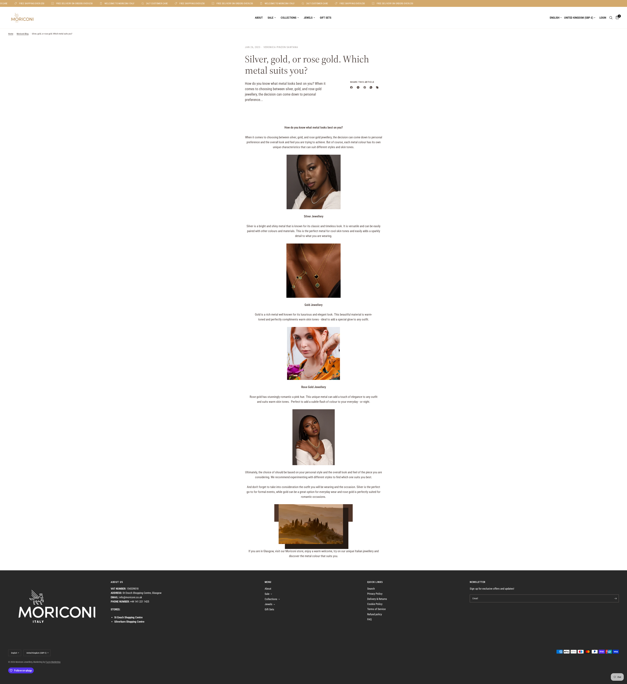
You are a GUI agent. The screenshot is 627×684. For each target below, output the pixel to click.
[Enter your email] (615, 598)
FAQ (369, 619)
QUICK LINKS (375, 582)
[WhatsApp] (372, 87)
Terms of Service (376, 609)
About (259, 17)
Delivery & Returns (377, 599)
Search (371, 588)
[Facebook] (352, 87)
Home (10, 34)
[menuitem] (258, 18)
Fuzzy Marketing (53, 662)
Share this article (362, 82)
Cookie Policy (374, 604)
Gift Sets (325, 17)
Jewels (308, 17)
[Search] (611, 18)
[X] (359, 87)
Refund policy (374, 614)
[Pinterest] (365, 87)
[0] (616, 18)
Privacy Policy (374, 593)
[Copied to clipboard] (378, 87)
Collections (288, 17)
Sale (270, 17)
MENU (268, 582)
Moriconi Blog (22, 34)
